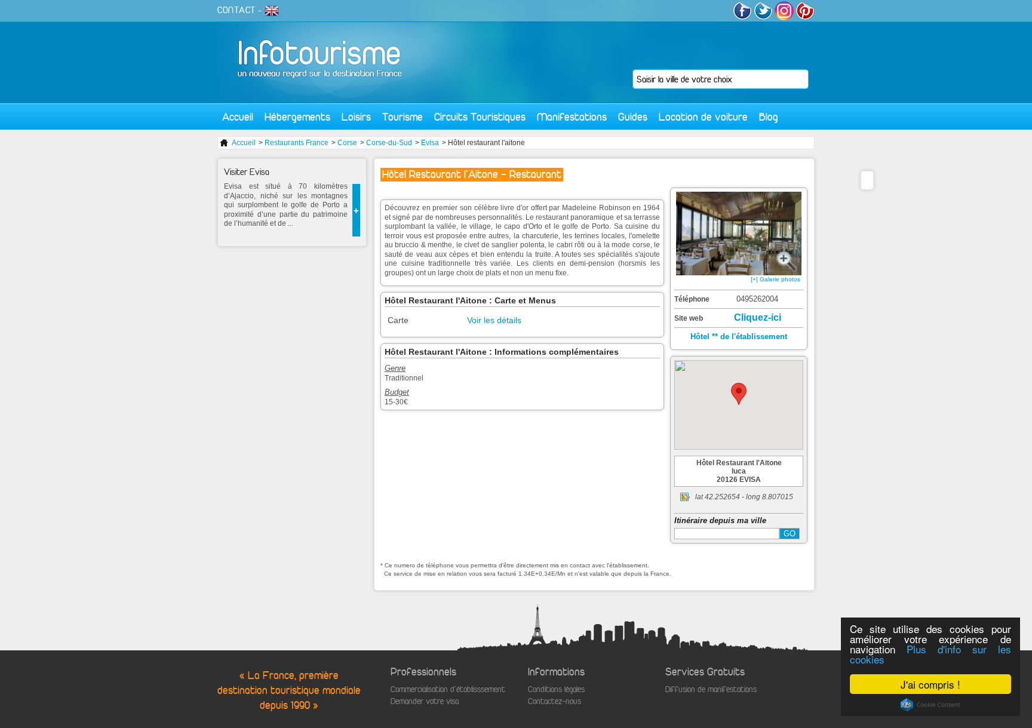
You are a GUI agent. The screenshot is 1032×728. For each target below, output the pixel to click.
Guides (632, 116)
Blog (768, 116)
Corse (347, 143)
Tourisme (402, 116)
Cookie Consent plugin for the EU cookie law (930, 704)
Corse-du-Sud (389, 143)
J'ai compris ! (930, 684)
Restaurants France (296, 143)
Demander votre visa (425, 701)
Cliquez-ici (757, 317)
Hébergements (297, 116)
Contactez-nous (554, 701)
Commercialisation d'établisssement (448, 689)
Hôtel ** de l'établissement (738, 336)
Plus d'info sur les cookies (930, 653)
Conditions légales (556, 689)
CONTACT (236, 10)
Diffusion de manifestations (711, 689)
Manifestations (572, 116)
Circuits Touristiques (480, 116)
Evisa (430, 143)
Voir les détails (494, 320)
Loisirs (356, 116)
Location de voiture (703, 116)
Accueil (237, 116)
